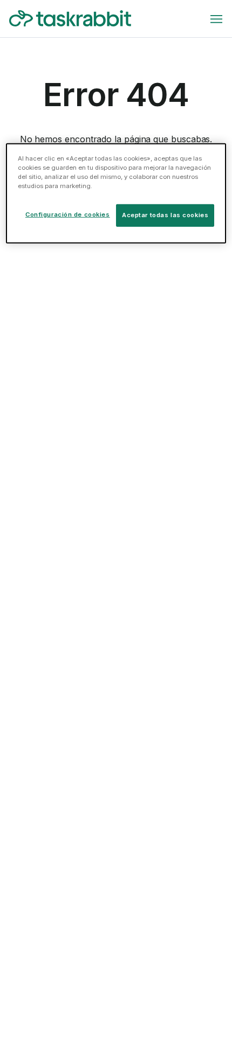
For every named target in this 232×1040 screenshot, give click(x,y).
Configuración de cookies (67, 214)
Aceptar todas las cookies (165, 215)
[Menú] (216, 18)
